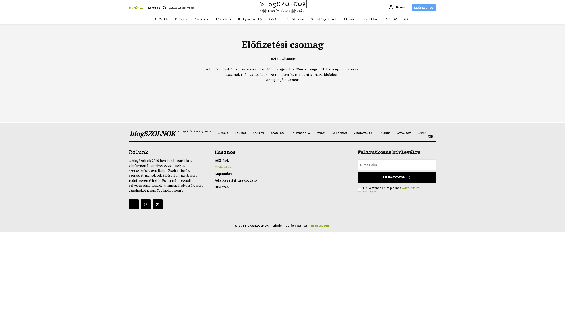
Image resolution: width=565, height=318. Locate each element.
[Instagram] (146, 204)
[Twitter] (157, 204)
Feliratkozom (394, 177)
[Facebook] (134, 204)
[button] (158, 7)
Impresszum (320, 225)
